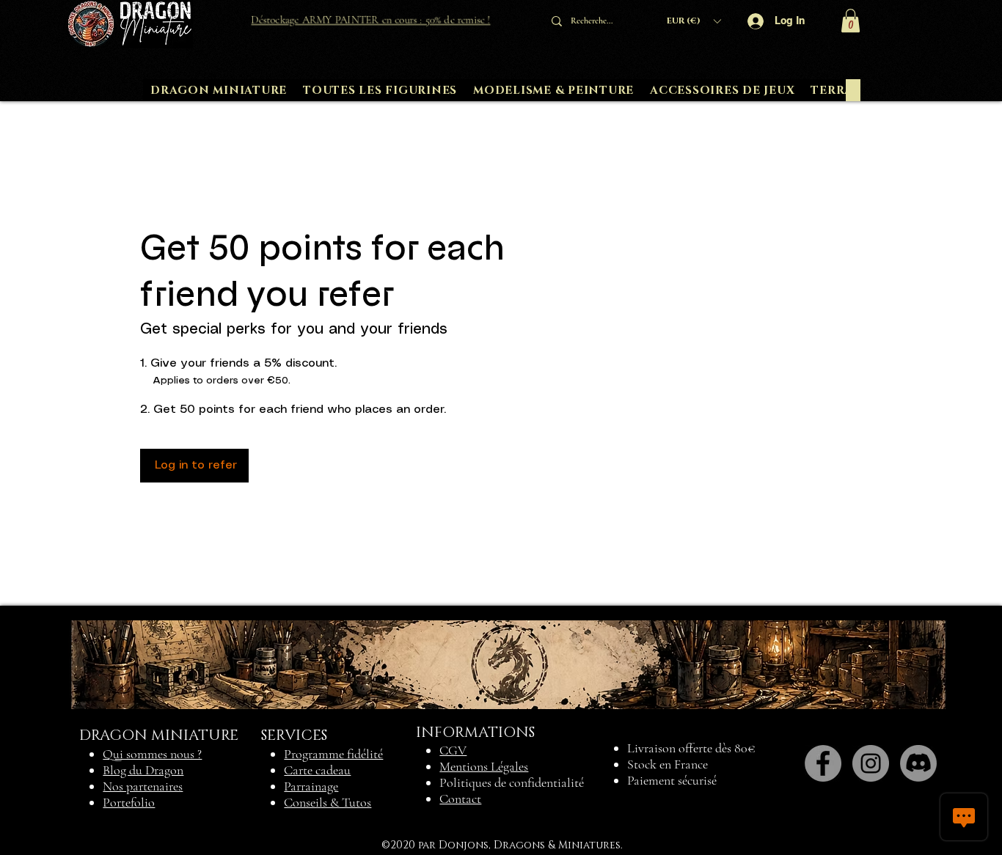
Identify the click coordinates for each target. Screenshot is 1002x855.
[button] (693, 21)
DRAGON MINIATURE (158, 735)
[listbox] (693, 21)
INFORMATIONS (475, 732)
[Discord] (918, 763)
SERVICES (294, 735)
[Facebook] (823, 763)
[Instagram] (870, 763)
